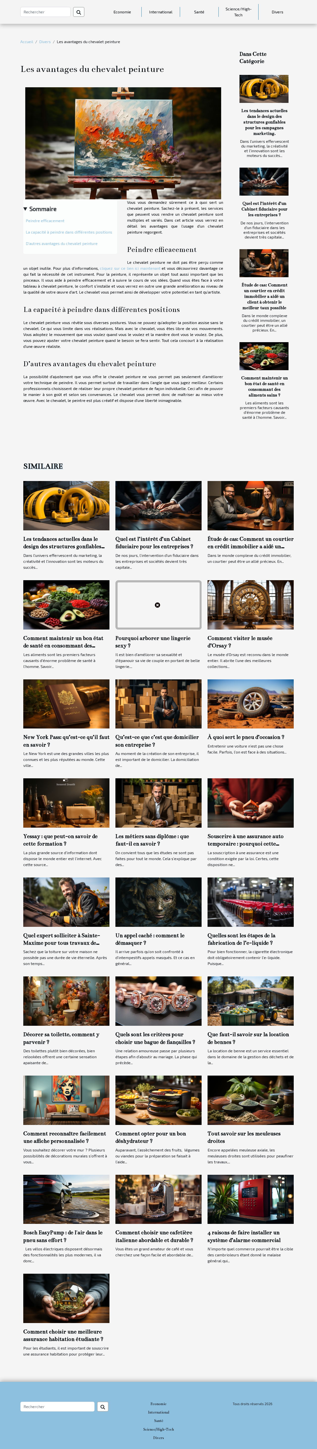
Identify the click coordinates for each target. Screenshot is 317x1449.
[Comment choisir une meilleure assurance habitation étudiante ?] (66, 1297)
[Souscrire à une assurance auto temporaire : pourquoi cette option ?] (251, 802)
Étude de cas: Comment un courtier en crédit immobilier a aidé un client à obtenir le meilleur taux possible (264, 296)
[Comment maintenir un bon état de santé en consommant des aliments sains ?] (264, 356)
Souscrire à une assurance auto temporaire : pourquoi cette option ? (246, 844)
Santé (199, 11)
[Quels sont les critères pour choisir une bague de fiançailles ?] (158, 1000)
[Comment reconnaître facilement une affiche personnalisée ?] (66, 1099)
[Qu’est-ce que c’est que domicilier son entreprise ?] (158, 703)
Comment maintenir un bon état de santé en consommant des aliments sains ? (63, 646)
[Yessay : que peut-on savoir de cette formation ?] (66, 802)
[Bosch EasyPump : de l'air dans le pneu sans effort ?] (66, 1198)
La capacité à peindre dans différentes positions (69, 232)
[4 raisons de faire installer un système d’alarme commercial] (251, 1198)
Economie (122, 11)
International (160, 11)
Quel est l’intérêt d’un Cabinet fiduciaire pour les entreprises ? (264, 209)
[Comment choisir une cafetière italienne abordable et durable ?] (158, 1198)
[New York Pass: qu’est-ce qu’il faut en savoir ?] (66, 703)
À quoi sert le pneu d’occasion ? (246, 737)
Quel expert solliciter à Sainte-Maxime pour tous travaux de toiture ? (61, 943)
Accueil (26, 41)
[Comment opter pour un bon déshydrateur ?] (158, 1099)
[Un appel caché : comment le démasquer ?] (158, 901)
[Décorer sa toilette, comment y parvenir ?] (66, 1000)
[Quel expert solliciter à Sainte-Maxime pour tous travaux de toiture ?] (66, 901)
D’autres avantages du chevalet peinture (62, 243)
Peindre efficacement (45, 220)
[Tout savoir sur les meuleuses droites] (251, 1099)
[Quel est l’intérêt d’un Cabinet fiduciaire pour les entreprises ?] (264, 182)
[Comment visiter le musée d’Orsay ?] (251, 604)
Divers (277, 11)
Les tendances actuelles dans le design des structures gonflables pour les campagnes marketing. (264, 122)
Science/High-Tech (239, 11)
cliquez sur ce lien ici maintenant (130, 268)
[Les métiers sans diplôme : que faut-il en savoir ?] (158, 802)
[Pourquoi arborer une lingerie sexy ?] (158, 604)
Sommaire (42, 208)
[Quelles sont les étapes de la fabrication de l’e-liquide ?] (251, 901)
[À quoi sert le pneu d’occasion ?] (251, 703)
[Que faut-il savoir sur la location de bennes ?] (251, 1000)
